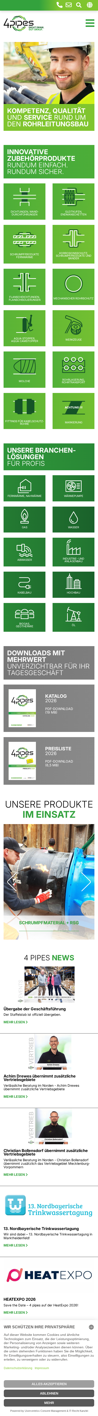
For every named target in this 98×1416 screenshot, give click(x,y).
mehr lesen (15, 1022)
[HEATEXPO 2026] (49, 1277)
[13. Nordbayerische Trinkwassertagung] (49, 1206)
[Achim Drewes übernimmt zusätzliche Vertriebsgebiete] (49, 1054)
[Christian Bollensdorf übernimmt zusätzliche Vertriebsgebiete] (49, 1128)
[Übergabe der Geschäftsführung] (49, 986)
